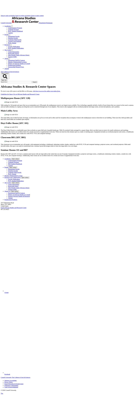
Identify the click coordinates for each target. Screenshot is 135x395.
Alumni (6, 68)
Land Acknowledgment (11, 387)
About (6, 58)
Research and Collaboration (12, 177)
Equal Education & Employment (13, 384)
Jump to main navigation (8, 15)
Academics (7, 26)
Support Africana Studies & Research (19, 196)
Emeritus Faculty (13, 38)
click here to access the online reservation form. (46, 91)
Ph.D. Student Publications (16, 48)
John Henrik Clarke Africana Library (18, 55)
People (6, 34)
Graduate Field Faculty (14, 40)
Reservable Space (13, 186)
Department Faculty (14, 36)
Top (2, 393)
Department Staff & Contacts (16, 60)
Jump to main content (37, 15)
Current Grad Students (14, 41)
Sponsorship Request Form (16, 67)
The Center (7, 50)
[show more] (12, 26)
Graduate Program (13, 29)
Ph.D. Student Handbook (15, 31)
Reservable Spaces (13, 53)
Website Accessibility (10, 380)
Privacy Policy (8, 382)
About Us (7, 191)
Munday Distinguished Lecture (13, 176)
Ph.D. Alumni (12, 43)
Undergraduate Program (15, 28)
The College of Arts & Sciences (10, 71)
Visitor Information (13, 52)
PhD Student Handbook (15, 164)
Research (7, 45)
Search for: (4, 82)
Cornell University (6, 23)
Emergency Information (11, 385)
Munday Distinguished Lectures (17, 62)
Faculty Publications (14, 46)
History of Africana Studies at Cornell (19, 63)
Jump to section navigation (23, 15)
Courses (10, 33)
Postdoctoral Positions (14, 65)
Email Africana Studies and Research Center (13, 207)
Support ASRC (12, 57)
